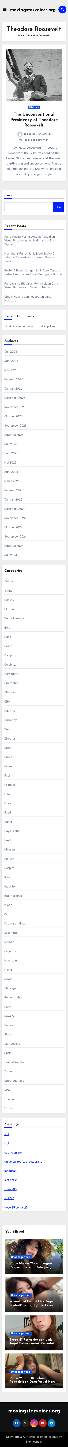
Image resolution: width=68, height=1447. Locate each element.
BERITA (9, 609)
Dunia (8, 757)
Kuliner (9, 942)
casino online (13, 1152)
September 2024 (15, 536)
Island (8, 905)
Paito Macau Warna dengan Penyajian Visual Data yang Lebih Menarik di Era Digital (29, 240)
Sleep (8, 1034)
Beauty (9, 600)
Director (9, 738)
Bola (7, 627)
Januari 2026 (13, 388)
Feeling (9, 775)
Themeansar (34, 1441)
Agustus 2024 (14, 545)
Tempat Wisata (14, 1062)
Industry (10, 886)
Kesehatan (11, 932)
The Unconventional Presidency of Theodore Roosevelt (34, 120)
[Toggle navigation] (4, 9)
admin (27, 133)
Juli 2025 (10, 444)
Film (7, 794)
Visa (7, 1090)
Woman (9, 1099)
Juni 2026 (11, 361)
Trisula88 (10, 1189)
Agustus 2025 (13, 435)
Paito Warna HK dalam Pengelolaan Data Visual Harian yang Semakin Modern (34, 1382)
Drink (7, 747)
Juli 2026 (10, 351)
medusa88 (11, 1171)
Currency (10, 720)
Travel (8, 1071)
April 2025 (11, 471)
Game (8, 821)
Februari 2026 (13, 379)
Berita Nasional (14, 618)
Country (9, 711)
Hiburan (9, 849)
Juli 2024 (10, 555)
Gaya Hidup (12, 831)
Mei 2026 (10, 370)
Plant (8, 1006)
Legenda (10, 951)
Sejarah (9, 1025)
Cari (8, 195)
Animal (9, 581)
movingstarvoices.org (33, 10)
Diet (7, 729)
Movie (8, 969)
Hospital (9, 868)
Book (7, 637)
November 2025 (15, 407)
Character (11, 683)
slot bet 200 (12, 1180)
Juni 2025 (11, 453)
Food (7, 812)
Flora (7, 803)
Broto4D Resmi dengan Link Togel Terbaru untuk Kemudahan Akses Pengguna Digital (34, 1343)
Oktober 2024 (13, 527)
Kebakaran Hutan (15, 923)
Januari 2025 (13, 499)
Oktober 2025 (13, 416)
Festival (9, 784)
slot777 (9, 1198)
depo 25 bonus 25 (16, 1207)
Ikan (7, 877)
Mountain (10, 960)
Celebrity (10, 664)
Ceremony (11, 674)
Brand (8, 646)
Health (8, 840)
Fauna (8, 766)
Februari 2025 (13, 490)
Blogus (53, 1436)
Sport (8, 1053)
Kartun (8, 914)
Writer (8, 1108)
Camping (10, 655)
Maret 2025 (12, 481)
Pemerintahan (13, 997)
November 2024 (15, 518)
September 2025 (15, 425)
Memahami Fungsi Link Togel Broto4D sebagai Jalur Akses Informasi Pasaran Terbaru (30, 257)
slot (6, 1134)
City (7, 701)
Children (10, 692)
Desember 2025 (14, 398)
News (8, 979)
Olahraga (10, 988)
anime (8, 590)
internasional (13, 895)
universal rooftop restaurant (23, 1161)
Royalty (9, 1016)
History (34, 107)
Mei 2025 (10, 462)
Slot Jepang (12, 1043)
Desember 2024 (15, 508)
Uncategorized (14, 1080)
